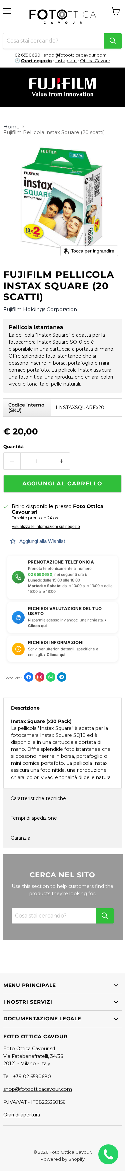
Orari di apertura (21, 1115)
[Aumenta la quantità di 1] (61, 461)
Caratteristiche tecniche (38, 798)
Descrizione (25, 708)
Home (11, 126)
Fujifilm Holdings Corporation (40, 309)
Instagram (66, 60)
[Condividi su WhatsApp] (50, 677)
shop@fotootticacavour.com (37, 1089)
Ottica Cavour (95, 60)
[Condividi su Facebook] (28, 677)
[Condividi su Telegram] (61, 677)
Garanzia (20, 838)
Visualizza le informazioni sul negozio (46, 526)
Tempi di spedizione (34, 818)
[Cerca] (113, 41)
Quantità (13, 446)
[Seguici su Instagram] (39, 677)
